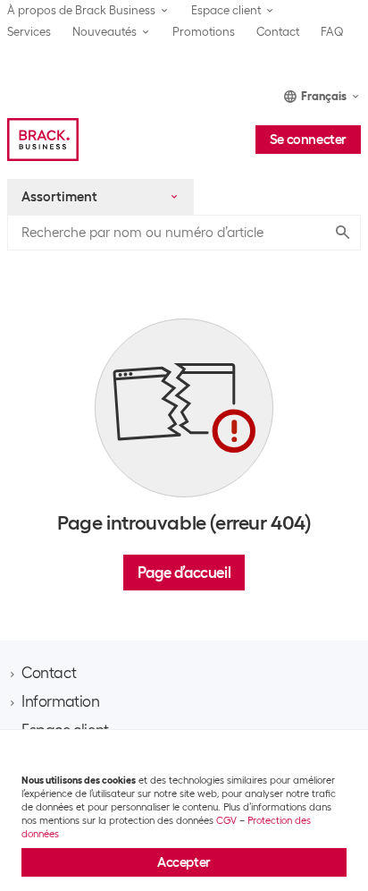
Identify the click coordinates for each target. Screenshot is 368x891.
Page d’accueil (184, 572)
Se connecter (308, 140)
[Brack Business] (43, 139)
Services (29, 31)
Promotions (203, 31)
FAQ (332, 31)
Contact (277, 31)
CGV (226, 820)
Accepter (184, 862)
